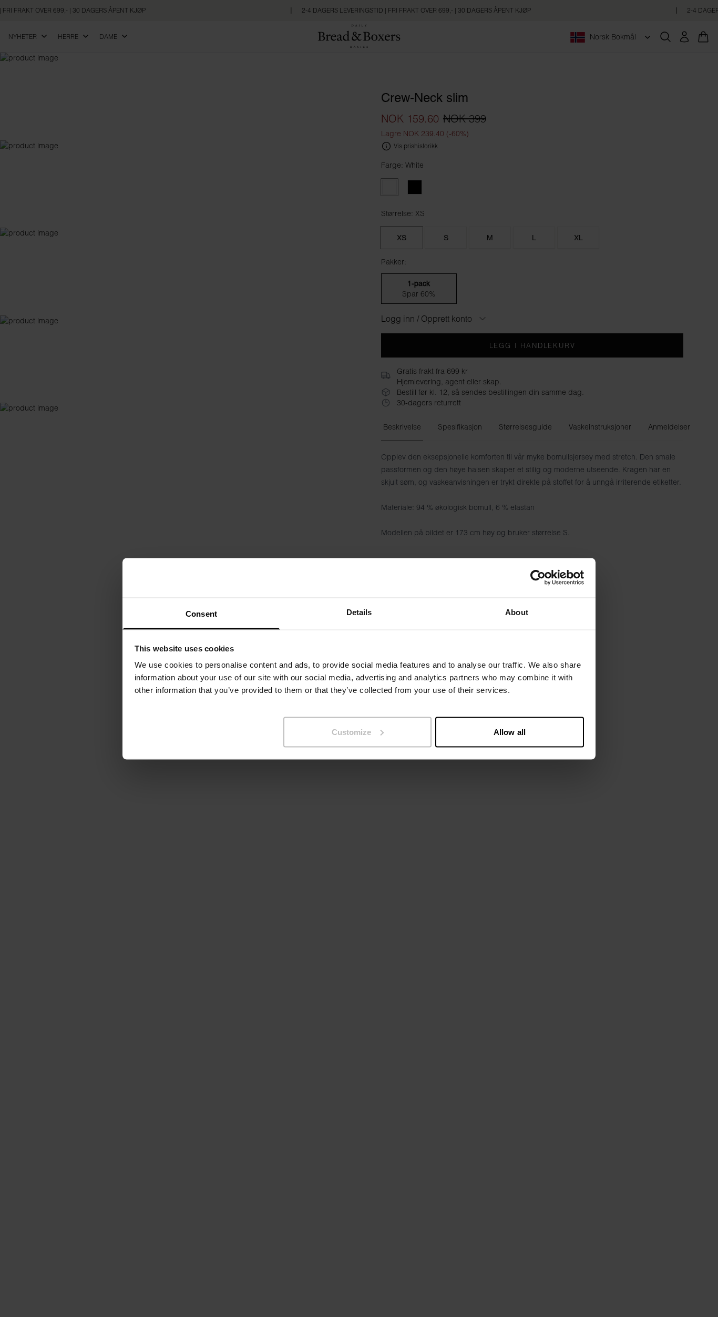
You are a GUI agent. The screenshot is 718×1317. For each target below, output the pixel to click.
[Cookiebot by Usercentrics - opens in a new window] (538, 578)
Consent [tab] (201, 613)
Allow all (510, 731)
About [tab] (516, 611)
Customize (352, 731)
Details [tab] (359, 611)
